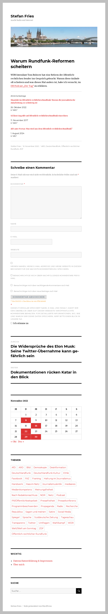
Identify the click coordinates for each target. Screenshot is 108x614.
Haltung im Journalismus (57, 478)
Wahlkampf (59, 523)
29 (26, 436)
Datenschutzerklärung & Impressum (32, 561)
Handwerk (17, 484)
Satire (52, 512)
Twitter (32, 523)
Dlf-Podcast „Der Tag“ (22, 86)
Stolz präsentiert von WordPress (38, 606)
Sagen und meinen (36, 512)
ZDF (21, 149)
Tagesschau (67, 517)
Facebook (17, 478)
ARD (43, 146)
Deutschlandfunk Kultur (47, 473)
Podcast (61, 495)
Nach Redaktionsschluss (24, 495)
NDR (42, 495)
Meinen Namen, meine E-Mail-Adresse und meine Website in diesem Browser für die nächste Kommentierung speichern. (46, 267)
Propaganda (47, 506)
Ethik (66, 473)
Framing (36, 478)
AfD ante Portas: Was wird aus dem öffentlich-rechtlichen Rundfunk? (41, 129)
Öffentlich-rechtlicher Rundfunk (29, 534)
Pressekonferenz (67, 500)
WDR (71, 523)
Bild (28, 467)
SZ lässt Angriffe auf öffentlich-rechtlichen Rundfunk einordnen (39, 116)
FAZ (27, 478)
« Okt (13, 441)
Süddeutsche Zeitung (46, 517)
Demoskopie (40, 467)
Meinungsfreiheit (44, 489)
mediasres (70, 484)
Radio (60, 506)
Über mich (18, 564)
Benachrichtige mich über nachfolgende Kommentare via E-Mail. (41, 285)
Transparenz (18, 523)
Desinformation (58, 467)
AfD (14, 467)
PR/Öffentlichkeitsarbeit (24, 500)
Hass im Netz (32, 484)
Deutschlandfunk (53, 146)
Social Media (64, 512)
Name (13, 224)
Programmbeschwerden (25, 506)
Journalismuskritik (52, 484)
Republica (17, 512)
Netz (50, 495)
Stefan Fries (22, 16)
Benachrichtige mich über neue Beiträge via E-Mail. (36, 291)
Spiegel (16, 517)
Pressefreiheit (47, 500)
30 (36, 436)
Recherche (72, 506)
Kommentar (18, 184)
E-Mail (14, 237)
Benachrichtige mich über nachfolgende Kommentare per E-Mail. (45, 276)
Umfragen (44, 523)
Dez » (21, 441)
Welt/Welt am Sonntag (24, 528)
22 (26, 431)
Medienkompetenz (22, 489)
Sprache (27, 517)
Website (15, 250)
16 (36, 425)
